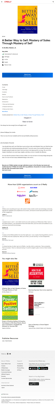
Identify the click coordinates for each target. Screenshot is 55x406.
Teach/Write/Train (6, 363)
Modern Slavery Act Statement (33, 402)
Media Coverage (5, 370)
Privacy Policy (20, 368)
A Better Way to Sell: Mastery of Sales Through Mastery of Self (28, 115)
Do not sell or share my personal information (10, 397)
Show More (5, 111)
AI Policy (19, 370)
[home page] (7, 1)
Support (19, 361)
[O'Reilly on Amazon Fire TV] (34, 385)
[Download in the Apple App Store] (33, 369)
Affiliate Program (5, 374)
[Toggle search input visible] (53, 1)
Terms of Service (4, 402)
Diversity (3, 376)
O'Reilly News (4, 368)
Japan (3, 387)
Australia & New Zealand (7, 385)
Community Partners (6, 372)
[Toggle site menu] (1, 1)
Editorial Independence (21, 402)
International (5, 383)
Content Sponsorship (6, 378)
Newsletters (20, 366)
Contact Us (20, 363)
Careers (3, 366)
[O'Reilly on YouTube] (10, 353)
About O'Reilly (5, 361)
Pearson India (7, 64)
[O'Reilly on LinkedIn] (7, 353)
